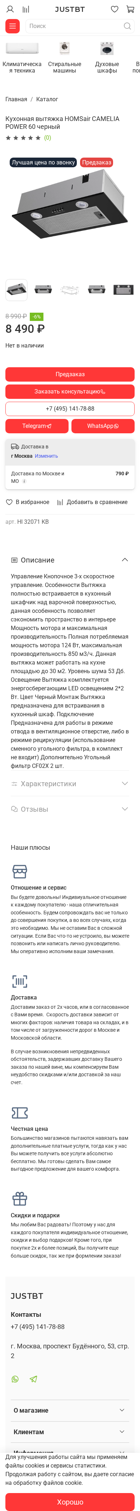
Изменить (46, 456)
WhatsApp (100, 426)
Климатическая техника (22, 67)
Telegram (34, 426)
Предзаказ (70, 374)
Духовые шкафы (107, 67)
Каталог (47, 99)
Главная (16, 99)
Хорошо (70, 1502)
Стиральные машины (64, 67)
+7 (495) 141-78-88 (70, 408)
